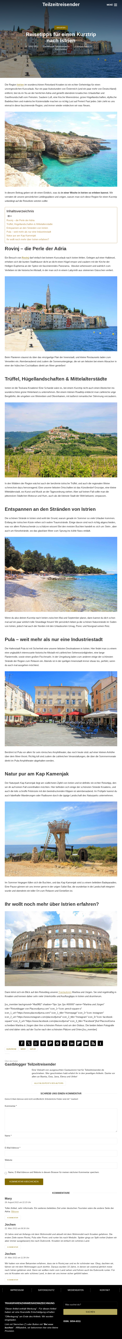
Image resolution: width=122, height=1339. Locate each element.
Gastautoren (64, 992)
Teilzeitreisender (61, 4)
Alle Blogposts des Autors (48, 1083)
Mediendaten (76, 1290)
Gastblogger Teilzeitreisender (56, 46)
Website (8, 1160)
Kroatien (61, 28)
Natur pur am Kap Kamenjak (21, 235)
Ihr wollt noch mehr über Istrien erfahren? (28, 239)
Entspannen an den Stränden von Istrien (27, 228)
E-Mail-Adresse (12, 1148)
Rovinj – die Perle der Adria (20, 220)
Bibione (15, 1211)
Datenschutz (46, 1290)
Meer (23, 1049)
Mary (8, 1198)
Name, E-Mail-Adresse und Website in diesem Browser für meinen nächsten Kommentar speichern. (53, 1172)
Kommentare (61, 49)
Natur (33, 1049)
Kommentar (11, 1106)
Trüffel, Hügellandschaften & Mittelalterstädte (30, 224)
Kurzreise (11, 1049)
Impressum (17, 1290)
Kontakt (105, 1290)
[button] (21, 1043)
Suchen (90, 1312)
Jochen (10, 1224)
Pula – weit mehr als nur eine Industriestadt (29, 231)
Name (8, 1136)
